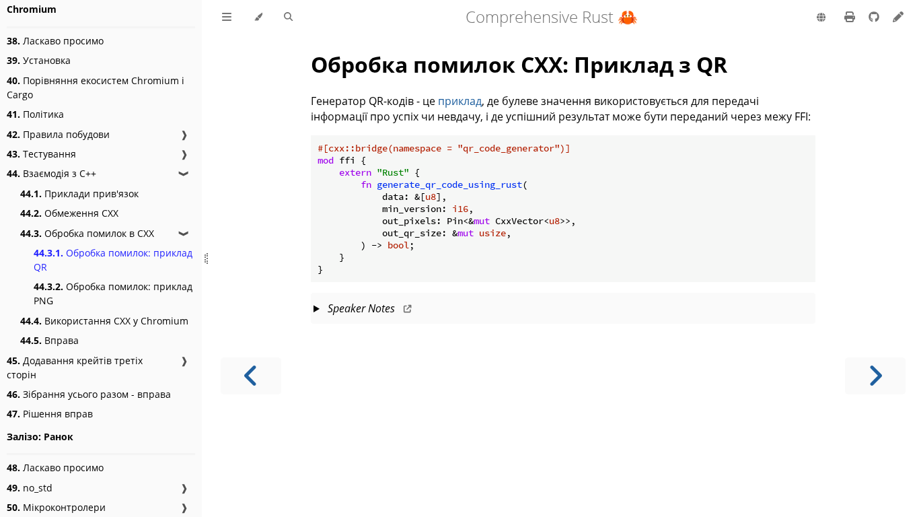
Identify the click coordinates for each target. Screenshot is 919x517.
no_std (29, 487)
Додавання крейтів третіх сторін (75, 367)
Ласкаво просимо (55, 40)
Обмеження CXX (69, 213)
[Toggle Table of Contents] (227, 17)
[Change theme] (258, 17)
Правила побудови (58, 134)
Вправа (49, 340)
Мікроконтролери (56, 507)
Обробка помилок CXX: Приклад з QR (519, 64)
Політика (35, 114)
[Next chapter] (875, 375)
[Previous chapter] (251, 375)
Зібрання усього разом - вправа (89, 394)
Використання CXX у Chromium (104, 320)
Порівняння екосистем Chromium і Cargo (95, 87)
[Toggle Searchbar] (288, 17)
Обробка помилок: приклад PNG (113, 293)
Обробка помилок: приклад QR (113, 259)
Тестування (41, 153)
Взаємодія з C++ (51, 173)
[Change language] (821, 18)
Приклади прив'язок (79, 193)
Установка (39, 60)
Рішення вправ (50, 413)
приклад (460, 101)
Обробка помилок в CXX (87, 233)
